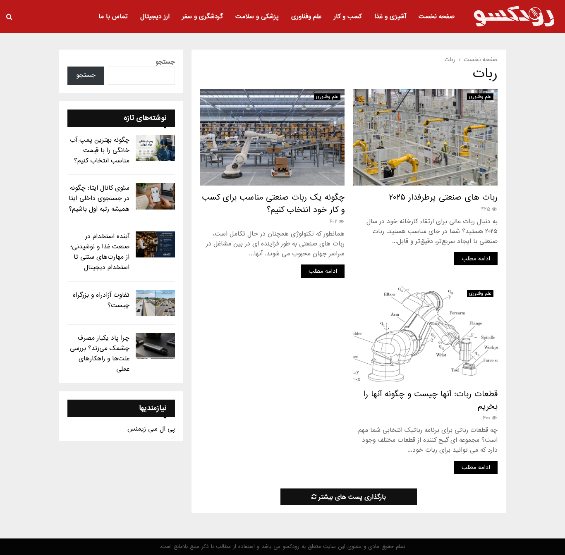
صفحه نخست (437, 16)
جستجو (165, 62)
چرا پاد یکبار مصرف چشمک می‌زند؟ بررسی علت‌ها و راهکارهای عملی (99, 353)
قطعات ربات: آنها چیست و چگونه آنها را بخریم (430, 400)
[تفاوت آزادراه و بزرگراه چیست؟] (155, 303)
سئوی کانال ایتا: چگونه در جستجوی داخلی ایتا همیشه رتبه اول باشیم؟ (99, 198)
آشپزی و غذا (390, 16)
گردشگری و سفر (202, 16)
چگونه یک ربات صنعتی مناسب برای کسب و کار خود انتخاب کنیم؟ (273, 203)
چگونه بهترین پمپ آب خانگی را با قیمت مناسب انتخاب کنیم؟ (99, 150)
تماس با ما (113, 16)
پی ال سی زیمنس (151, 429)
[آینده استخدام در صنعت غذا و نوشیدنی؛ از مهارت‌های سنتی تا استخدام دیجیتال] (155, 244)
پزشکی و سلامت (257, 16)
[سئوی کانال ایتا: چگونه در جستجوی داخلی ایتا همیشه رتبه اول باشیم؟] (155, 196)
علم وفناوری (306, 16)
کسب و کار (348, 16)
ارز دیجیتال (155, 16)
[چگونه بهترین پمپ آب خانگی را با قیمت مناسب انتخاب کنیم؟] (155, 148)
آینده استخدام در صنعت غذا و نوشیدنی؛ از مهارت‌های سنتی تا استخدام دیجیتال (99, 252)
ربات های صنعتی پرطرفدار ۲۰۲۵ (443, 197)
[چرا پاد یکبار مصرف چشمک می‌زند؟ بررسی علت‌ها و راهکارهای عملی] (155, 346)
